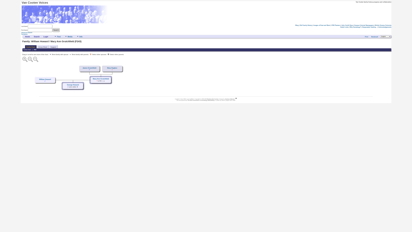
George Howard (73, 85)
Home (27, 37)
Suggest (53, 47)
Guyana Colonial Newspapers (364, 25)
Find (59, 37)
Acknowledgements (384, 27)
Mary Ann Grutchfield (101, 79)
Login (45, 37)
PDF (35, 49)
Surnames (24, 34)
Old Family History (306, 25)
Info (81, 37)
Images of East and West (322, 25)
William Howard (45, 79)
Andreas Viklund (229, 99)
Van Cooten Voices (35, 2)
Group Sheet (42, 47)
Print (366, 37)
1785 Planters (335, 25)
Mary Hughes (112, 68)
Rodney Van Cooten (212, 99)
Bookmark (374, 37)
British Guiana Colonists (383, 25)
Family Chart (30, 47)
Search (37, 37)
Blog (296, 25)
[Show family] (77, 87)
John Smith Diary (347, 25)
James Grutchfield (89, 68)
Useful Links (344, 27)
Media (70, 37)
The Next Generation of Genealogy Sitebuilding (201, 100)
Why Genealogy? (355, 27)
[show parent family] (104, 81)
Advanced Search (26, 32)
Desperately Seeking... (369, 27)
